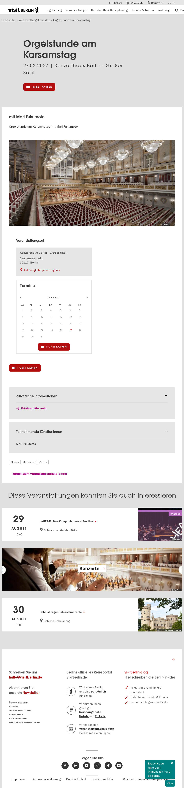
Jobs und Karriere (20, 710)
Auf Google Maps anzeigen (40, 270)
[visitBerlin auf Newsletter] (119, 765)
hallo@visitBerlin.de (25, 677)
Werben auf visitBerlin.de (24, 722)
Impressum (19, 779)
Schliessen (172, 762)
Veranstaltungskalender (96, 729)
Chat (170, 783)
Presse (13, 706)
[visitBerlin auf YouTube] (86, 765)
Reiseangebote (90, 712)
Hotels (84, 716)
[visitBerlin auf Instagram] (97, 765)
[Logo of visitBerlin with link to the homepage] (23, 9)
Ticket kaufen (42, 86)
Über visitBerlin (18, 702)
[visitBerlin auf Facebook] (65, 765)
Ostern (43, 462)
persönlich (98, 691)
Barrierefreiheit (76, 779)
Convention (16, 714)
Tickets (100, 716)
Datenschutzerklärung (46, 779)
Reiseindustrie (18, 718)
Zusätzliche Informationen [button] (36, 396)
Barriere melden (102, 779)
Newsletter (31, 693)
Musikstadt (29, 462)
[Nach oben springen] (173, 660)
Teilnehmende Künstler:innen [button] (39, 432)
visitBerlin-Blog (136, 672)
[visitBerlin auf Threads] (75, 765)
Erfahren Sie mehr (34, 408)
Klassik (15, 462)
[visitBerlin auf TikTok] (108, 765)
